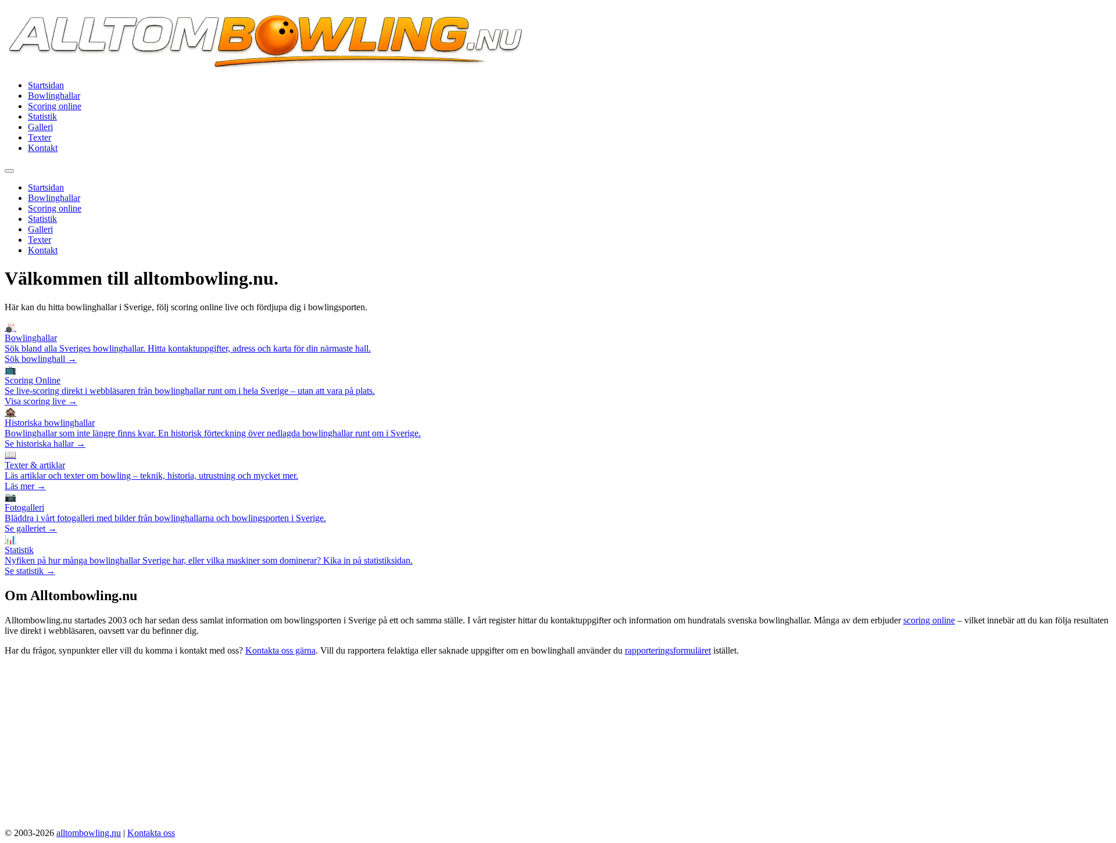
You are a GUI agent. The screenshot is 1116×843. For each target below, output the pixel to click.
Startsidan (46, 85)
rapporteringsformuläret (668, 650)
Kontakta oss (151, 833)
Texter (39, 137)
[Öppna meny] (9, 171)
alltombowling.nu (88, 833)
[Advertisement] (558, 746)
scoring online (929, 620)
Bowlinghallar (54, 96)
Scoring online (54, 106)
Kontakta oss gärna (280, 650)
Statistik (42, 116)
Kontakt (43, 148)
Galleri (40, 127)
